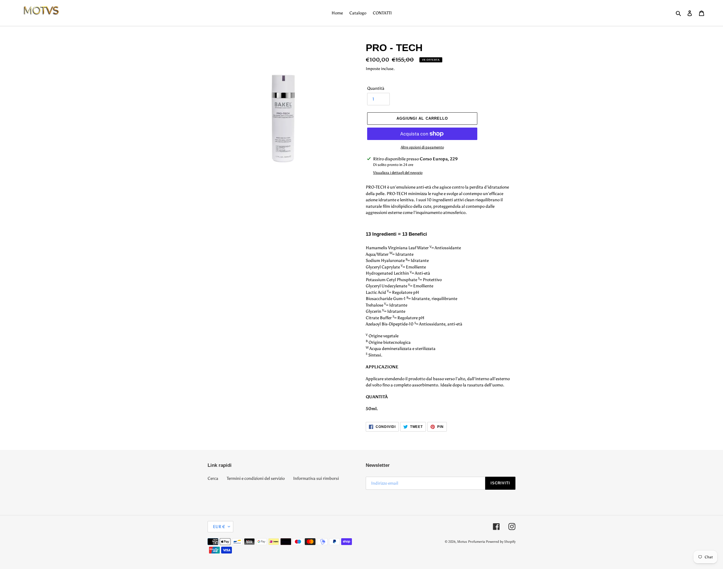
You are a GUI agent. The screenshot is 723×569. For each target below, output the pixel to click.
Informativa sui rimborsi (316, 478)
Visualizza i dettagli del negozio (398, 172)
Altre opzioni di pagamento (422, 147)
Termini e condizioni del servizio (256, 478)
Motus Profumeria (471, 542)
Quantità (375, 88)
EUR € (219, 526)
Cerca (213, 478)
